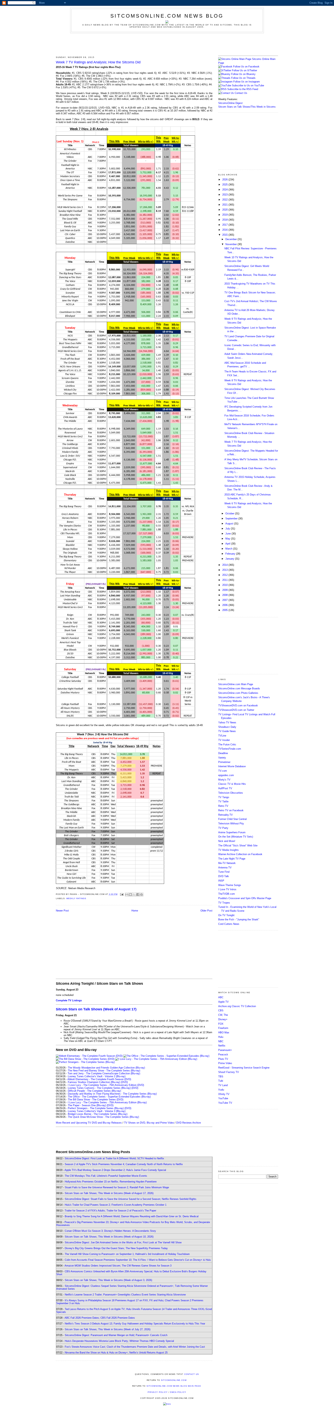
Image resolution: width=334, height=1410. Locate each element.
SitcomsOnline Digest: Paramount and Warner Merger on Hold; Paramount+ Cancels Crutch (116, 1335)
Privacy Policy (158, 1392)
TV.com (222, 770)
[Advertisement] (167, 44)
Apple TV (223, 1001)
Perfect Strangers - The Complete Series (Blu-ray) (96, 1108)
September (231, 518)
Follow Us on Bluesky (243, 74)
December (231, 239)
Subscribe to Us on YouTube (248, 85)
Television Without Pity (231, 823)
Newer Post (62, 910)
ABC (220, 997)
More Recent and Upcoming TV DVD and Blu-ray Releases (89, 1122)
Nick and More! (226, 841)
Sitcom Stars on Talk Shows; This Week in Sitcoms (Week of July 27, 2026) (107, 1329)
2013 (225, 569)
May (228, 538)
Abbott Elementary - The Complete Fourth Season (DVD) (99, 1079)
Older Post (206, 910)
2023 (225, 194)
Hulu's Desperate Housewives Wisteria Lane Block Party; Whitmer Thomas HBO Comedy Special (119, 1341)
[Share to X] (134, 894)
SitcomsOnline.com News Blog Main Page (174, 1386)
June (228, 533)
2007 (225, 600)
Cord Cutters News (228, 923)
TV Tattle (223, 801)
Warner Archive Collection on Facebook (240, 854)
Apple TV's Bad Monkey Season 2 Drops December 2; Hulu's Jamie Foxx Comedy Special (115, 1170)
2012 (225, 574)
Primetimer (224, 762)
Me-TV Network (227, 863)
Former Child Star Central (232, 819)
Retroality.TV (225, 814)
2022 (225, 199)
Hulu (220, 1036)
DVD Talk (223, 876)
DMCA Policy (178, 1392)
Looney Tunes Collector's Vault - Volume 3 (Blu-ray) (96, 1111)
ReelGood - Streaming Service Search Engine (243, 1067)
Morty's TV (224, 779)
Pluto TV (223, 1059)
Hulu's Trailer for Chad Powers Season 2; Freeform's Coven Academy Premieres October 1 (115, 1204)
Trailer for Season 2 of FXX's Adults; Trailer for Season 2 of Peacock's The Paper (110, 1210)
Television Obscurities (230, 792)
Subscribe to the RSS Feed (242, 89)
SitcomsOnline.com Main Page (235, 684)
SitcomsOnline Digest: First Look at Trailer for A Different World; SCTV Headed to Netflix (114, 1158)
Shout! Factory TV (228, 1072)
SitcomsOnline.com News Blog (166, 16)
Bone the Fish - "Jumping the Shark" (238, 919)
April (228, 543)
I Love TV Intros (227, 889)
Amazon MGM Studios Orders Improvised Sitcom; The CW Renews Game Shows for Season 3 (118, 1265)
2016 (225, 229)
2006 (225, 605)
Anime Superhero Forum (231, 832)
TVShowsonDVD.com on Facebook (238, 705)
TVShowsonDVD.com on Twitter (236, 709)
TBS (220, 1076)
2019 (225, 214)
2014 (225, 564)
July (228, 528)
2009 (225, 590)
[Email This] (127, 894)
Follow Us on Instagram (246, 81)
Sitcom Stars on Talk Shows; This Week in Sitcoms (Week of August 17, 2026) (109, 1193)
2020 (225, 209)
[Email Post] (121, 894)
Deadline (223, 753)
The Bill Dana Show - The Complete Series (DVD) (95, 1099)
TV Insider (224, 740)
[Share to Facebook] (138, 894)
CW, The (223, 1014)
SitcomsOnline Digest (230, 103)
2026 (225, 179)
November (231, 244)
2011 (225, 579)
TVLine (222, 735)
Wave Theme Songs (229, 885)
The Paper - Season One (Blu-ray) (87, 1105)
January (230, 558)
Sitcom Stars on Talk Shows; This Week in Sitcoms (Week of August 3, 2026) (108, 1280)
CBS (220, 1010)
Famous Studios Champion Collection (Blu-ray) (94, 1082)
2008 (225, 595)
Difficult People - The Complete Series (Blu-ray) (94, 1090)
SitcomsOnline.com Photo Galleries (238, 692)
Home (134, 910)
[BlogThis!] (130, 894)
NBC (220, 1041)
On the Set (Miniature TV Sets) (235, 836)
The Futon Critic (227, 744)
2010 (225, 585)
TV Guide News (227, 731)
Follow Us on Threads (243, 77)
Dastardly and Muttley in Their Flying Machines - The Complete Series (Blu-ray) (112, 1093)
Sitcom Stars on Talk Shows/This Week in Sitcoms (247, 106)
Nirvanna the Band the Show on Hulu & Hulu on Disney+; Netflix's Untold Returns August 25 (116, 1352)
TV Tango (223, 797)
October (230, 513)
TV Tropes (224, 902)
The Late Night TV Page (231, 858)
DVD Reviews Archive (188, 1122)
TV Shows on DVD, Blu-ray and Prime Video (149, 1122)
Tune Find (223, 871)
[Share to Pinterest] (141, 894)
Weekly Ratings (76, 898)
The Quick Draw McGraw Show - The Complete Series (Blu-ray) (103, 1116)
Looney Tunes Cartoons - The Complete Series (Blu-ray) (99, 1087)
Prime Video (225, 1063)
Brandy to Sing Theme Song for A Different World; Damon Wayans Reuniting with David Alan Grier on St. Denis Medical (132, 1216)
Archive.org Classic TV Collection (237, 1006)
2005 (225, 610)
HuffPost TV (225, 788)
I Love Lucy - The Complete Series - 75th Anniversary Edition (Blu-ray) (107, 1102)
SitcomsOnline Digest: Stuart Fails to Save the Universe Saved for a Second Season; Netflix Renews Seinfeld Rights (130, 1199)
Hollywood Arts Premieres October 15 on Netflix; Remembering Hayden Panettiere (111, 1181)
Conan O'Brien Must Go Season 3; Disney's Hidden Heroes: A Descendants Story (110, 1230)
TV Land (223, 1085)
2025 (225, 184)
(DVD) (124, 1082)
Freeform (223, 1028)
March (229, 548)
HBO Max (223, 1032)
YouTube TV (225, 1102)
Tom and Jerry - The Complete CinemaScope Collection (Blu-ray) (104, 1073)
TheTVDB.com (226, 893)
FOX (220, 1023)
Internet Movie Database (232, 766)
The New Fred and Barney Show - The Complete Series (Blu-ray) (104, 1070)
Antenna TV (225, 867)
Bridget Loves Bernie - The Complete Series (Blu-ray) (97, 1114)
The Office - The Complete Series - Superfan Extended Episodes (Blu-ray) (109, 1096)
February (230, 553)
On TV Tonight (226, 915)
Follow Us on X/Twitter (244, 70)
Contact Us (240, 93)
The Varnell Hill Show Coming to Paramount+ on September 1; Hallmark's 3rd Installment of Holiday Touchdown (127, 1254)
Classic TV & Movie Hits (232, 783)
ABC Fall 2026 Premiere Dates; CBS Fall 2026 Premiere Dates (100, 1317)
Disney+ (222, 1019)
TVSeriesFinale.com (229, 748)
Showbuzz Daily (227, 726)
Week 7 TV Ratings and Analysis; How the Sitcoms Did (98, 62)
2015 (225, 234)
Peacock (223, 1054)
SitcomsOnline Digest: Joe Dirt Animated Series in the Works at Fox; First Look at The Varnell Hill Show (123, 1242)
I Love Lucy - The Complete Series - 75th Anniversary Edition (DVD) (106, 1085)
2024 (225, 189)
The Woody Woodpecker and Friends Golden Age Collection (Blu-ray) (106, 1067)
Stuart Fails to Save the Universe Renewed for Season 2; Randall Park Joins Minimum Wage (117, 1187)
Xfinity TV (223, 1094)
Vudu (221, 1089)
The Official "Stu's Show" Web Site (237, 845)
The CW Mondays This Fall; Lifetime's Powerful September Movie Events (106, 1175)
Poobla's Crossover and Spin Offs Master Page (244, 898)
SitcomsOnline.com (174, 1380)
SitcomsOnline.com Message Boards (239, 688)
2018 (225, 219)
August (229, 523)
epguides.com (226, 775)
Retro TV (223, 805)
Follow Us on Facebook (246, 66)
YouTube (223, 1098)
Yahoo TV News (227, 722)
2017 (225, 224)
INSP (221, 880)
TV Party (223, 827)
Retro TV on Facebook (231, 810)
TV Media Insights (228, 850)
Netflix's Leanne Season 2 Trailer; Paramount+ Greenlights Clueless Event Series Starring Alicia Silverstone (125, 1294)
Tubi (220, 1080)
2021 (225, 204)
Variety (222, 757)
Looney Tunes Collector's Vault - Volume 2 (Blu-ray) (96, 1076)
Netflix (221, 1045)
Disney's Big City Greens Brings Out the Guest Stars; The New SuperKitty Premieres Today (116, 1248)
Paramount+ (225, 1050)
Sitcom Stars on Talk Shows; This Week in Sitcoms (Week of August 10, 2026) (109, 1236)
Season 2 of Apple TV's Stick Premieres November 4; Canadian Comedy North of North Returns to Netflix (124, 1164)
